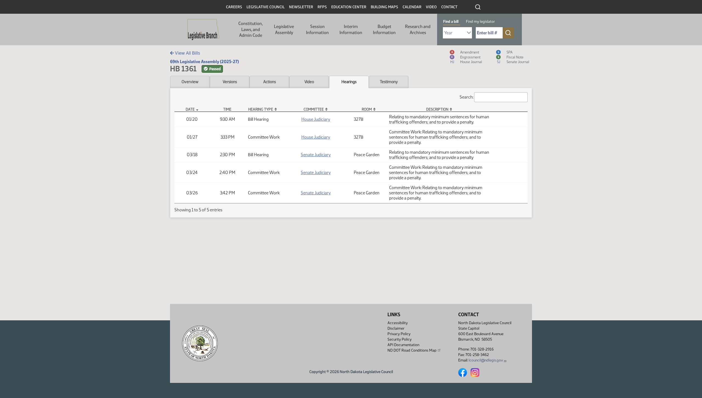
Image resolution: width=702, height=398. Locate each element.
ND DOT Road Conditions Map (412, 350)
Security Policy (399, 339)
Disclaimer (395, 328)
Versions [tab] (230, 81)
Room (367, 109)
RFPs (322, 7)
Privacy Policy (399, 334)
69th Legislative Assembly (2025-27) (204, 61)
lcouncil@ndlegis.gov (486, 360)
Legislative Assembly (284, 29)
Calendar (412, 7)
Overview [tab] (190, 81)
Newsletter (301, 7)
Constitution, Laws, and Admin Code (250, 29)
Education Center (348, 7)
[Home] (203, 30)
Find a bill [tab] (450, 21)
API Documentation (403, 345)
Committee (314, 109)
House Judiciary (315, 119)
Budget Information (384, 29)
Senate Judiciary (316, 154)
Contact (449, 7)
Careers (234, 7)
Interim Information (350, 29)
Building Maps (384, 7)
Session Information (317, 29)
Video (431, 7)
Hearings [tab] (348, 81)
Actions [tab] (269, 81)
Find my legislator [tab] (480, 21)
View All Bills (187, 53)
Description (437, 109)
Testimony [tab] (389, 81)
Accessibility (397, 323)
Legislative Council (266, 7)
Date (190, 109)
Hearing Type (260, 109)
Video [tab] (309, 81)
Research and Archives (418, 29)
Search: (466, 97)
